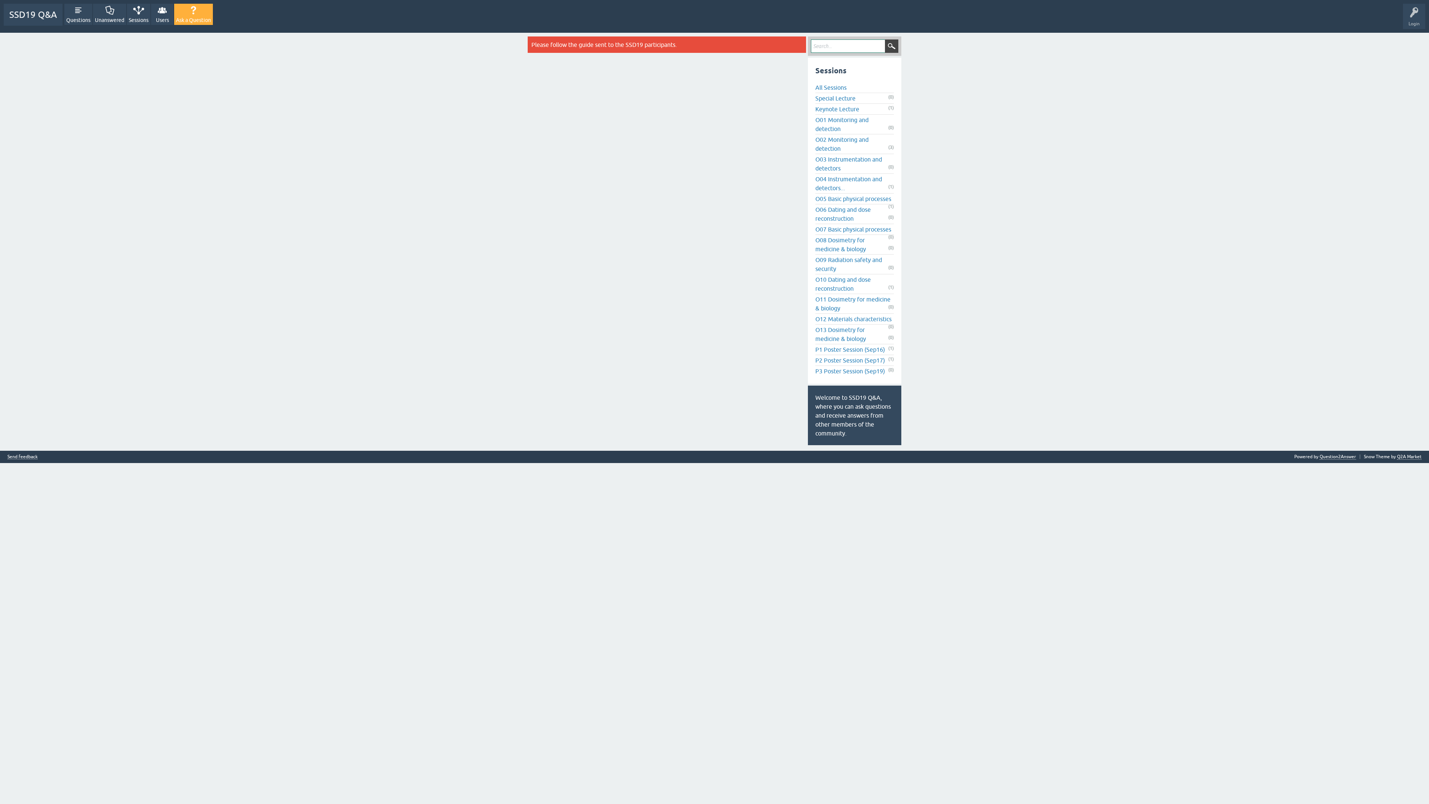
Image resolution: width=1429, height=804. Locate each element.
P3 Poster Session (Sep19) (850, 371)
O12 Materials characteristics (853, 319)
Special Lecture (835, 98)
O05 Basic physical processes (853, 198)
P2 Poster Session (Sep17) (850, 360)
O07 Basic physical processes (853, 229)
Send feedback (22, 456)
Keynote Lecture (837, 109)
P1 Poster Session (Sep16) (850, 349)
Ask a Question (193, 20)
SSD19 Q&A (33, 15)
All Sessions (831, 87)
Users (162, 20)
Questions (78, 20)
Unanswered (109, 20)
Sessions (138, 20)
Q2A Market (1409, 456)
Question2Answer (1338, 456)
